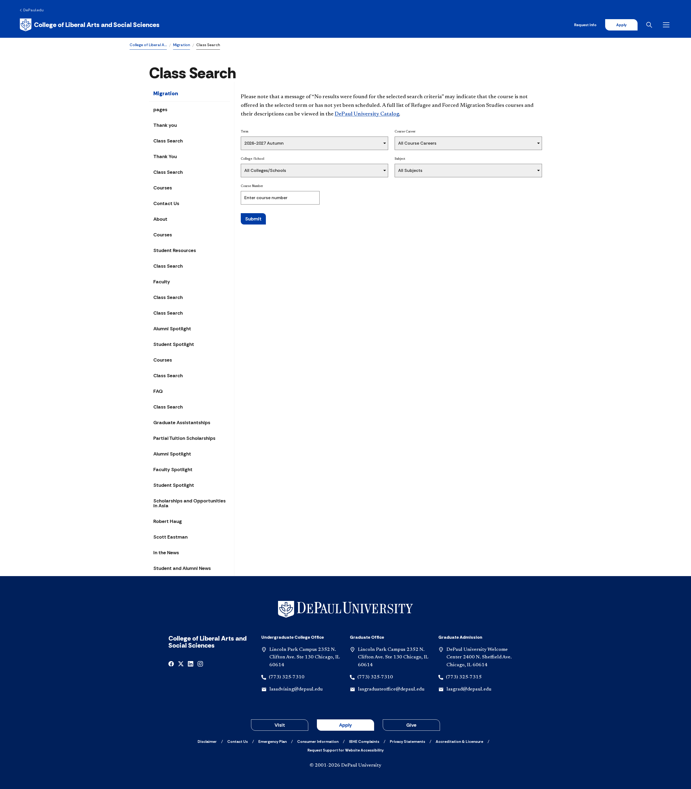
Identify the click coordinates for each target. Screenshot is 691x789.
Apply (621, 24)
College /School (252, 159)
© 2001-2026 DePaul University (345, 765)
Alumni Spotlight (172, 328)
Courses (162, 188)
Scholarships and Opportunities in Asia (189, 503)
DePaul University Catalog (367, 114)
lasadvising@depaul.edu (296, 689)
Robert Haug (167, 521)
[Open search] (650, 25)
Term (244, 131)
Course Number (252, 186)
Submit (253, 219)
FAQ (158, 391)
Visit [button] (280, 725)
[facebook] (171, 663)
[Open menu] (667, 24)
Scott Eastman (170, 537)
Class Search (168, 141)
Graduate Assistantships (181, 422)
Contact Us (166, 203)
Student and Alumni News (182, 568)
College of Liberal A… (148, 44)
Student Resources (174, 250)
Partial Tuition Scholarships (184, 438)
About (160, 219)
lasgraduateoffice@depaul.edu (391, 689)
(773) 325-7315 (464, 677)
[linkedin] (190, 663)
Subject (400, 159)
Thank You (165, 156)
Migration (181, 44)
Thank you (165, 125)
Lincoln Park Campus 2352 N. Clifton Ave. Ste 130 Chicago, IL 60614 (304, 657)
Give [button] (411, 725)
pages (160, 109)
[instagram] (200, 663)
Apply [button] (345, 725)
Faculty (161, 281)
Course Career (405, 131)
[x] (181, 663)
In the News (166, 552)
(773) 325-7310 (286, 677)
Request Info (585, 24)
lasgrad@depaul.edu (468, 689)
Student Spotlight (173, 344)
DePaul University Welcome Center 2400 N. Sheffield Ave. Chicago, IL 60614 (479, 657)
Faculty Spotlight (172, 469)
